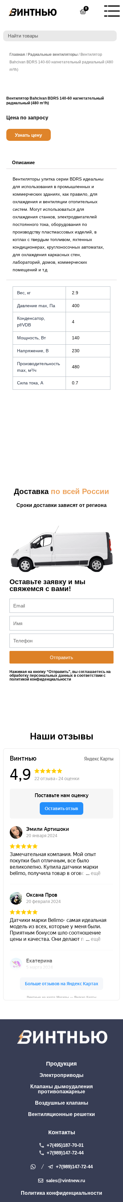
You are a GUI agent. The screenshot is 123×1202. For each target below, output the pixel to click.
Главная (17, 54)
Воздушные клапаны (61, 1103)
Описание (23, 162)
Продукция (61, 1064)
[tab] (23, 163)
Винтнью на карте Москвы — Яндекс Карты (62, 996)
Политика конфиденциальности (61, 1193)
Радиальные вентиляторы (53, 54)
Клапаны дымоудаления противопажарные (61, 1089)
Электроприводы (61, 1075)
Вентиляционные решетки (61, 1114)
